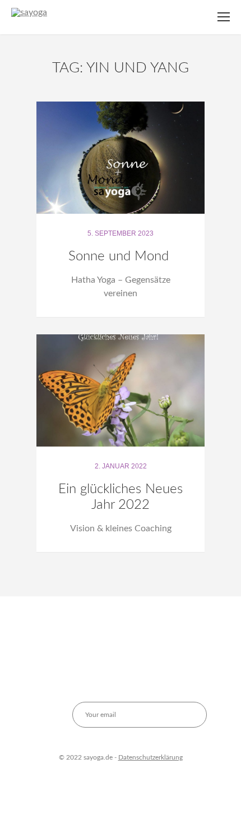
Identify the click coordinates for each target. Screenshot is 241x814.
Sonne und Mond (120, 256)
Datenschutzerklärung (150, 757)
